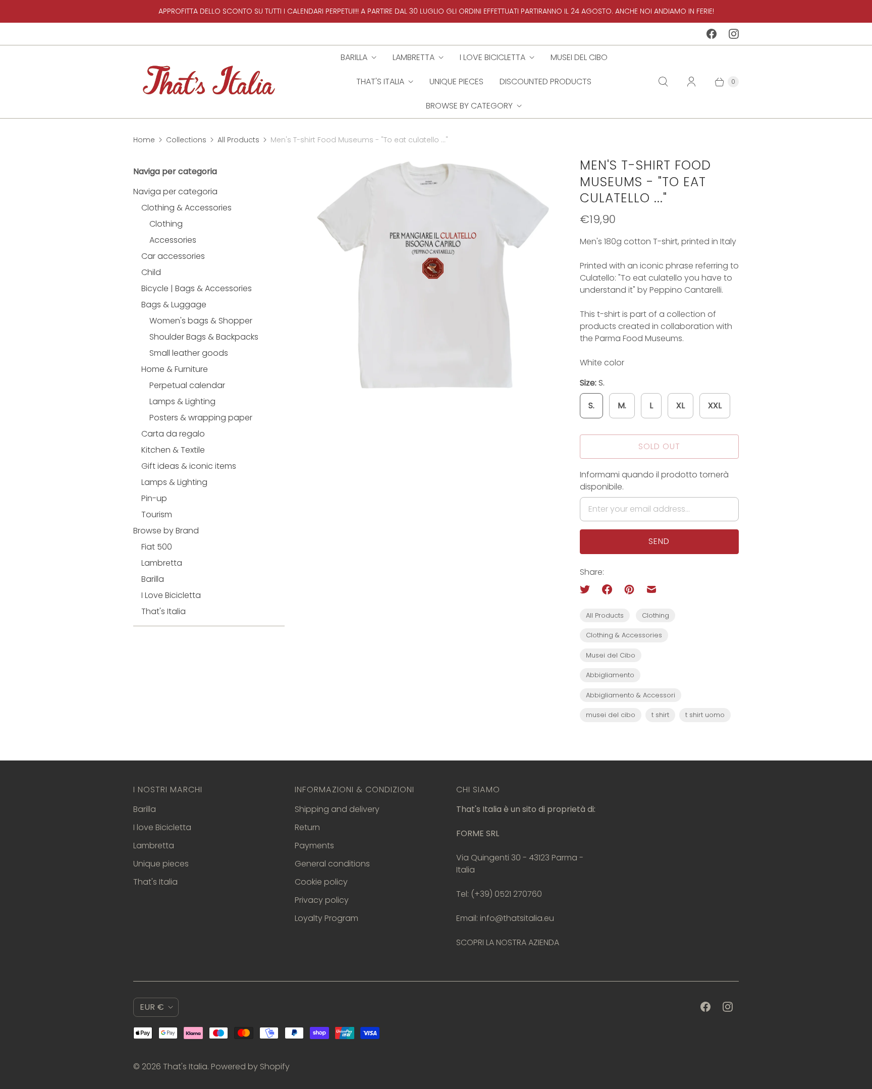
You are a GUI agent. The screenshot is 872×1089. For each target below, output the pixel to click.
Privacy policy (322, 900)
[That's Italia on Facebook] (711, 34)
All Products (238, 140)
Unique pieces (456, 81)
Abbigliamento (610, 675)
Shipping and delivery (337, 809)
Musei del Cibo (579, 57)
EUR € (152, 1007)
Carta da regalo (173, 434)
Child (151, 272)
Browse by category (469, 106)
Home (144, 140)
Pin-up (154, 498)
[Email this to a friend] (651, 589)
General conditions (332, 863)
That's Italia (380, 81)
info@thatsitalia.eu (517, 918)
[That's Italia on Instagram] (734, 34)
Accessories (172, 240)
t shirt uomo (705, 715)
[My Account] (691, 82)
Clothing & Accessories (186, 207)
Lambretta (413, 57)
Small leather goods (188, 353)
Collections (186, 140)
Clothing (166, 224)
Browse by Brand (166, 530)
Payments (314, 845)
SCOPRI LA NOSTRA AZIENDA (507, 942)
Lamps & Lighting (182, 401)
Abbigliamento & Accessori (630, 695)
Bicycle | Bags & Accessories (196, 288)
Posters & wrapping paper (200, 417)
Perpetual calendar (187, 385)
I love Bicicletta (492, 57)
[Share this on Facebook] (607, 589)
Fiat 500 (156, 547)
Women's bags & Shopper (200, 320)
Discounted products (545, 81)
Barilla (354, 57)
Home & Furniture (174, 369)
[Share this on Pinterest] (629, 589)
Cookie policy (321, 882)
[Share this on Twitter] (588, 589)
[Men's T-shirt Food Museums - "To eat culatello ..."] (432, 277)
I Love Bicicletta (171, 595)
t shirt (660, 715)
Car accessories (173, 256)
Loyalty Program (326, 918)
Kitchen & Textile (173, 450)
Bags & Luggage (173, 304)
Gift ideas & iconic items (188, 466)
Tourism (156, 514)
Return (307, 827)
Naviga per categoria (175, 191)
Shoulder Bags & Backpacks (203, 337)
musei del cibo (610, 715)
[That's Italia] (209, 81)
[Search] (663, 82)
